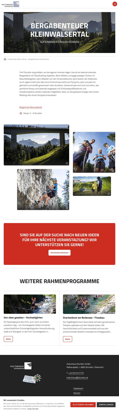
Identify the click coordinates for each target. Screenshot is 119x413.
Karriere (76, 393)
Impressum (78, 388)
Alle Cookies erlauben (83, 405)
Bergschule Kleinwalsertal (30, 107)
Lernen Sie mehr (32, 409)
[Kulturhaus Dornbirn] (31, 365)
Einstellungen (106, 405)
